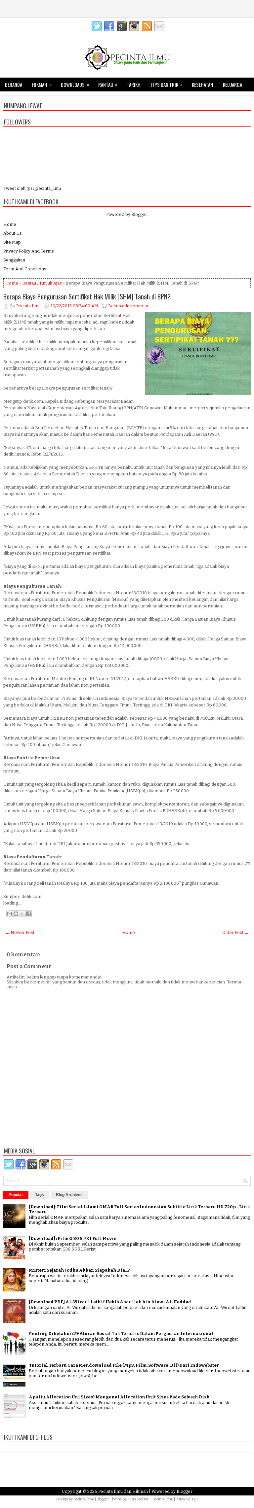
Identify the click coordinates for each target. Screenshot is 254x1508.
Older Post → (235, 932)
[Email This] (9, 913)
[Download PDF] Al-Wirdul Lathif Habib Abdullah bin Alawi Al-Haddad (110, 1301)
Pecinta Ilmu (83, 1499)
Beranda (13, 84)
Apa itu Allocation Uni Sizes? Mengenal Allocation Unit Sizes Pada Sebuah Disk (119, 1396)
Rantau (107, 84)
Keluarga (232, 84)
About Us (12, 233)
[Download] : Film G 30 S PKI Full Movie (72, 1238)
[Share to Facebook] (28, 913)
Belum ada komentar (129, 305)
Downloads (75, 84)
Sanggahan (14, 259)
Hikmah (42, 84)
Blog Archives (69, 1194)
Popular (16, 1194)
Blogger (139, 214)
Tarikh (134, 84)
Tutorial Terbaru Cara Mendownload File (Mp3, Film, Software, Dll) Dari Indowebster (124, 1365)
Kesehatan (202, 84)
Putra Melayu (138, 1499)
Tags (39, 1194)
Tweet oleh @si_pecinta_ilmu (32, 188)
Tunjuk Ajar (50, 283)
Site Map (12, 242)
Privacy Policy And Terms (28, 251)
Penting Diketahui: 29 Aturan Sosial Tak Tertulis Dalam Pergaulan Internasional (121, 1333)
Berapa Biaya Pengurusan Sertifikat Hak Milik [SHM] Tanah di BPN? (87, 296)
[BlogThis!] (16, 913)
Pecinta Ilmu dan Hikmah (123, 1491)
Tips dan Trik (166, 84)
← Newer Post (19, 932)
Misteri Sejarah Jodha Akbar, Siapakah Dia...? (79, 1270)
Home (9, 224)
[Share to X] (22, 913)
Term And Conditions (24, 268)
